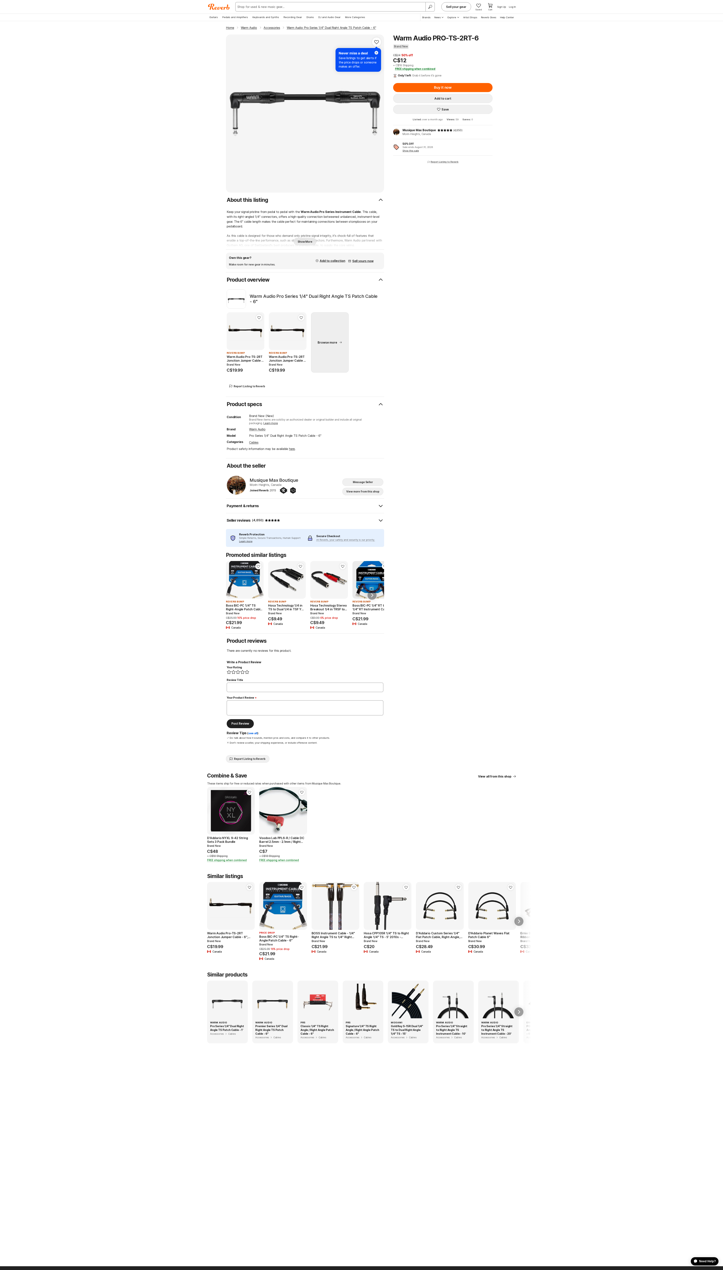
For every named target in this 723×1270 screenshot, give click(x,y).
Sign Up (501, 6)
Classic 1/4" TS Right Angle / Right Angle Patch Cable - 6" (317, 1030)
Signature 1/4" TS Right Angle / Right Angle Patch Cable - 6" (362, 1030)
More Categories (355, 17)
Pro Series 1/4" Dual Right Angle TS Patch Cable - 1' (227, 1028)
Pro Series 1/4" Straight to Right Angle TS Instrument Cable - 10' (451, 1030)
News (437, 17)
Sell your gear (456, 7)
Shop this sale (411, 150)
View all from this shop (494, 776)
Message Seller (363, 482)
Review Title (235, 680)
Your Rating (234, 667)
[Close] (376, 52)
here (292, 449)
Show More (305, 241)
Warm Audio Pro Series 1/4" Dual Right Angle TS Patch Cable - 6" (314, 299)
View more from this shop (362, 491)
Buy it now (443, 87)
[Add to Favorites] (376, 42)
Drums (310, 17)
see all (252, 733)
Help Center (507, 17)
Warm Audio (257, 429)
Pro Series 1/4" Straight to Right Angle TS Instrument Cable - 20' (497, 1030)
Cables (253, 442)
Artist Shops (470, 17)
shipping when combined (415, 68)
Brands (426, 17)
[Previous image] (231, 580)
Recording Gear (293, 17)
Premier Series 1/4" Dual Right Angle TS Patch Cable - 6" (271, 1030)
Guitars (213, 17)
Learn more (270, 423)
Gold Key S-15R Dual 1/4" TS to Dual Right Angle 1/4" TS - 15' (407, 1030)
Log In (512, 6)
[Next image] (258, 580)
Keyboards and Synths (265, 17)
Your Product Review (240, 697)
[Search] (430, 6)
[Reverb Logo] (219, 7)
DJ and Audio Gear (329, 17)
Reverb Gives (488, 17)
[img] (444, 130)
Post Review (240, 723)
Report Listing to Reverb (444, 161)
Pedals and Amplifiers (235, 17)
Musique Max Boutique (419, 130)
